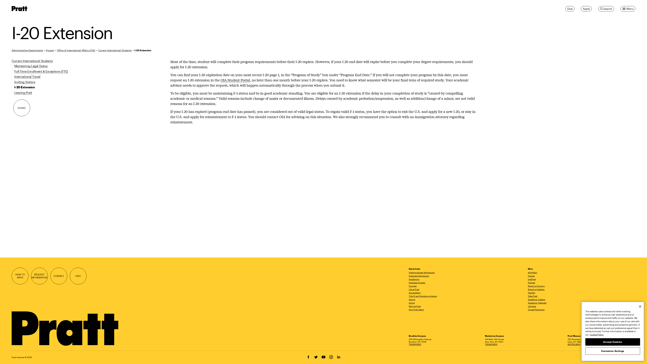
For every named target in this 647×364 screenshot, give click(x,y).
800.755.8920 (574, 344)
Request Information (39, 276)
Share (22, 108)
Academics (414, 279)
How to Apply (20, 276)
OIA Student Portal (235, 80)
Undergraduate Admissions (422, 272)
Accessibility (415, 293)
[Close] (640, 306)
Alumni (412, 299)
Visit (78, 276)
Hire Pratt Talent (416, 309)
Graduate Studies (417, 282)
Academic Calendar (537, 303)
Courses (413, 286)
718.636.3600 (415, 344)
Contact (58, 276)
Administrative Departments (27, 50)
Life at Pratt (414, 289)
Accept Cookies (612, 341)
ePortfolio (532, 272)
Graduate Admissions (419, 276)
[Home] (65, 328)
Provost (50, 50)
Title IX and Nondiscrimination (423, 296)
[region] (612, 331)
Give (570, 8)
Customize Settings (612, 351)
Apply (586, 8)
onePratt (532, 279)
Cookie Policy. (597, 334)
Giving (412, 303)
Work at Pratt (415, 306)
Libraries (532, 306)
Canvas (531, 276)
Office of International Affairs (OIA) (76, 50)
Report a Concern (536, 286)
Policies (531, 282)
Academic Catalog (536, 299)
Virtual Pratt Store (536, 309)
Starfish (531, 293)
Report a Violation (536, 289)
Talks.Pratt (532, 296)
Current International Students (115, 50)
